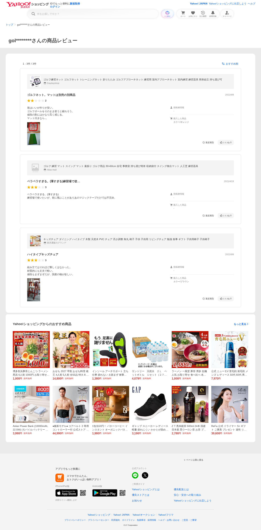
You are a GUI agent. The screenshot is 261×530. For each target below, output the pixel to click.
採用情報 (152, 520)
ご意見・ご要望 (189, 520)
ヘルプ (251, 3)
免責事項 (141, 520)
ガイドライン (128, 520)
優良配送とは (181, 489)
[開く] (33, 133)
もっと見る (240, 324)
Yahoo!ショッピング (99, 514)
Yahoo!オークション (143, 514)
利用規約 (115, 520)
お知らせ (137, 500)
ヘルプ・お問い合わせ (169, 520)
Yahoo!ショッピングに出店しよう (227, 3)
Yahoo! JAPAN (198, 3)
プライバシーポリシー (75, 520)
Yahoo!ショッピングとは (146, 489)
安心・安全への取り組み (187, 494)
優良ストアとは (140, 494)
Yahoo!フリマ (165, 514)
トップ (9, 24)
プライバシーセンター (98, 520)
